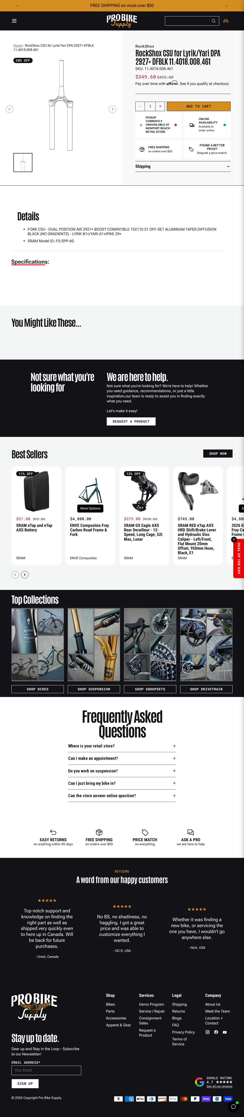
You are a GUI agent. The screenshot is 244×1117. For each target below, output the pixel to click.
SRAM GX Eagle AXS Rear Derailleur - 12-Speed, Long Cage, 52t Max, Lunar (143, 532)
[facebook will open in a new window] (216, 1032)
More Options (90, 508)
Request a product (131, 421)
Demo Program (151, 1004)
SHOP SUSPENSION (94, 689)
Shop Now (218, 453)
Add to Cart (198, 106)
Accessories (116, 1018)
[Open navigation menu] (14, 21)
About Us (212, 1004)
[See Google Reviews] (213, 1082)
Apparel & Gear (118, 1025)
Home (17, 46)
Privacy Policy (183, 1032)
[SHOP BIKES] (37, 644)
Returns (178, 1011)
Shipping (179, 1004)
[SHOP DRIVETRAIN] (206, 644)
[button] (22, 162)
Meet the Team (217, 1011)
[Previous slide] (9, 109)
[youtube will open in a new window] (224, 1032)
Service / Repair (152, 1011)
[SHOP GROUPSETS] (150, 644)
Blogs (176, 1018)
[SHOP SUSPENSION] (94, 644)
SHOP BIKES (37, 689)
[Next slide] (112, 109)
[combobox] (192, 21)
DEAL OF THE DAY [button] (239, 558)
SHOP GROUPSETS (150, 689)
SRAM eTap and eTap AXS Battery (34, 528)
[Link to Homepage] (122, 21)
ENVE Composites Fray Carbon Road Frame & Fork (89, 530)
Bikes (110, 1004)
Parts (110, 1011)
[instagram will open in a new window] (207, 1032)
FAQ (175, 1025)
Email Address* (26, 1062)
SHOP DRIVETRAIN (206, 689)
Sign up (25, 1083)
